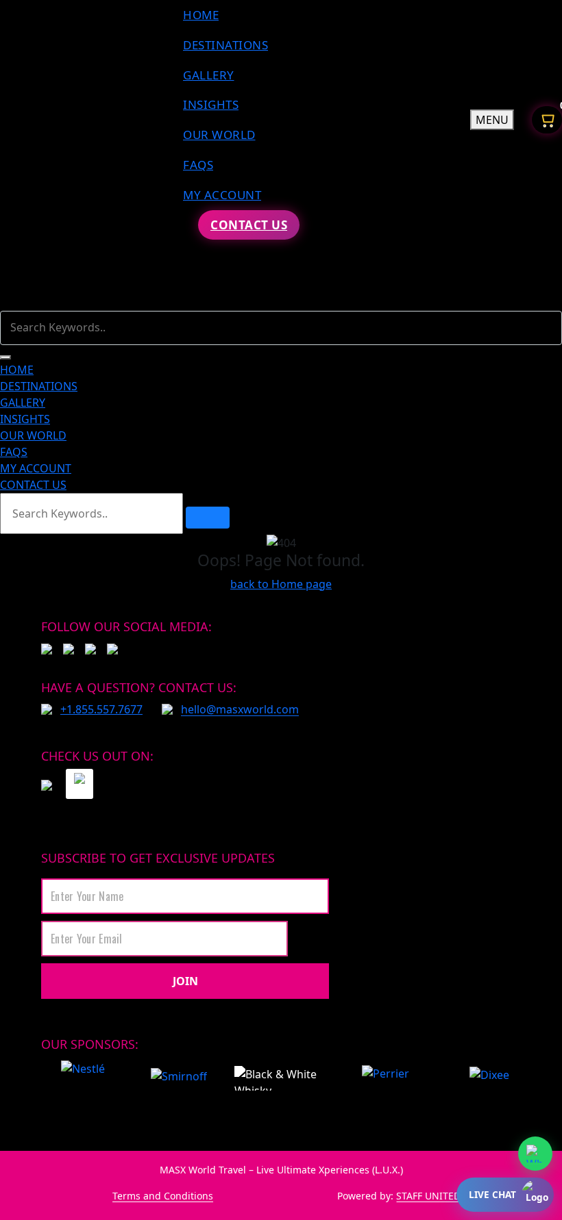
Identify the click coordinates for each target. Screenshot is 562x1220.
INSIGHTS (211, 104)
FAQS (198, 165)
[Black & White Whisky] (276, 1078)
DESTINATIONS (225, 45)
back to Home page (281, 584)
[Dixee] (489, 1078)
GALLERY (208, 75)
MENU (492, 119)
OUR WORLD (219, 134)
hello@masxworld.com (240, 709)
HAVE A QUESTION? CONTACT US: (138, 687)
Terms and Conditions (162, 1195)
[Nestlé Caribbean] (83, 1078)
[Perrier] (388, 1078)
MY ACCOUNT (222, 195)
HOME (201, 15)
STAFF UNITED (428, 1195)
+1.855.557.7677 (101, 709)
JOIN (185, 981)
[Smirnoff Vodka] (172, 1078)
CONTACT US (248, 225)
